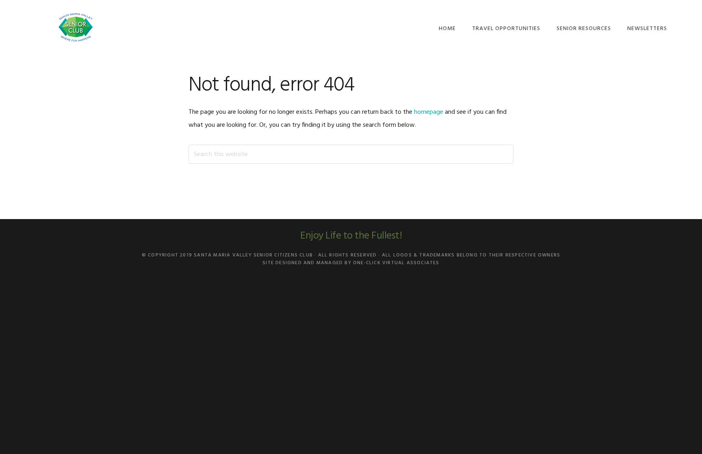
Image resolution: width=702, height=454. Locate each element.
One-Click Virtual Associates (396, 263)
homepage (428, 112)
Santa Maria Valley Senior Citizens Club (75, 27)
